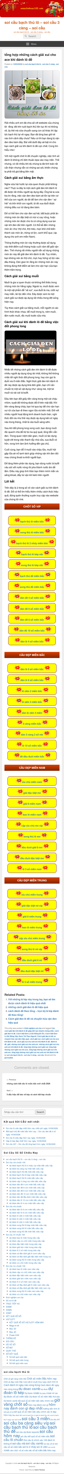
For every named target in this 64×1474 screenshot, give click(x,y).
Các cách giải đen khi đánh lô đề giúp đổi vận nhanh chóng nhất (29, 1029)
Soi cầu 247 (55, 1419)
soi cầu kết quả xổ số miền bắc (35, 1436)
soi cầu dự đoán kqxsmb (27, 1431)
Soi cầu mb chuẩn (14, 1206)
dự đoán (44, 1389)
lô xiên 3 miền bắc (32, 702)
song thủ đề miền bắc (32, 587)
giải (8, 1044)
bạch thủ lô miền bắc (32, 521)
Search (40, 1112)
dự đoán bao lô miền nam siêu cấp (24, 1269)
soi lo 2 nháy (29, 1447)
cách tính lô (52, 1381)
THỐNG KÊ (11, 1338)
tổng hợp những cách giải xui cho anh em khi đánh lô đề (35, 1052)
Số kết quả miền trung (18, 1360)
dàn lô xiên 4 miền (32, 712)
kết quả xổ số (9, 1412)
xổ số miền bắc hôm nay (44, 1450)
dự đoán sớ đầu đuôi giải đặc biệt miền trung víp (30, 1256)
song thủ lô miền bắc (32, 532)
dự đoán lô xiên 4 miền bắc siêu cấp (25, 1222)
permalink (8, 1057)
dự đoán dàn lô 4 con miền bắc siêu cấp (26, 1203)
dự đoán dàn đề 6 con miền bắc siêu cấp (27, 1187)
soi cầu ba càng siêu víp (26, 1423)
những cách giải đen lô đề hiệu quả (28, 1007)
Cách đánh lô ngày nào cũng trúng (22, 1385)
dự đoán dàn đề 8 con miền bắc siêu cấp (27, 1190)
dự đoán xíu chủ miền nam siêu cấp (24, 1294)
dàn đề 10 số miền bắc (32, 630)
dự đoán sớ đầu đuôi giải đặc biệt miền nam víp (29, 1288)
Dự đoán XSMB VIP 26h (49, 1393)
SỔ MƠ (9, 1347)
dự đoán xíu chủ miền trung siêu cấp (25, 1262)
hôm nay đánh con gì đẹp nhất (30, 1406)
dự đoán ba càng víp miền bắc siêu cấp (26, 1168)
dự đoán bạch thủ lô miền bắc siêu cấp (26, 1178)
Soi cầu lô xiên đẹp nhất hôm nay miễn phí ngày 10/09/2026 (32, 1128)
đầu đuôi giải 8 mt (32, 960)
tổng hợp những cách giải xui (36, 1047)
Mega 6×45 (14, 1325)
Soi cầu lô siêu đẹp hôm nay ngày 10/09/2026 (25, 1137)
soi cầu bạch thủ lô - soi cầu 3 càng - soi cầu (25, 1055)
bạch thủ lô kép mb (32, 554)
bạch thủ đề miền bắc (32, 576)
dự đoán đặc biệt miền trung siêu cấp (25, 1244)
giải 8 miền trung (32, 916)
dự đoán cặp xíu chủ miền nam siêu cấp (26, 1272)
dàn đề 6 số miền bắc (32, 608)
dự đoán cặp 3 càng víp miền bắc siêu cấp (27, 1181)
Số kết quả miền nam (18, 1363)
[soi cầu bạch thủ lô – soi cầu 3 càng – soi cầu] (32, 16)
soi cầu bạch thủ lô (29, 1425)
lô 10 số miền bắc (32, 745)
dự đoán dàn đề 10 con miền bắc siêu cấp (27, 1193)
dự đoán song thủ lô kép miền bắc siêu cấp (28, 1225)
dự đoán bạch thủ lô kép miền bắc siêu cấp (28, 1174)
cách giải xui (35, 1039)
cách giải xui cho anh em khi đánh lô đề (33, 1041)
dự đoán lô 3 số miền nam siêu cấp (24, 1281)
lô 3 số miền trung (32, 982)
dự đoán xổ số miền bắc (16, 1396)
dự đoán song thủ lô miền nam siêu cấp (26, 1291)
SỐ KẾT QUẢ (12, 1353)
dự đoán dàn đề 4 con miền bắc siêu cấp (27, 1184)
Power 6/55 (14, 1335)
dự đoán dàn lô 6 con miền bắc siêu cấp (26, 1209)
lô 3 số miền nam (32, 869)
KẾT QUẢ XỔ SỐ (13, 1316)
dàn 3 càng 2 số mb (32, 734)
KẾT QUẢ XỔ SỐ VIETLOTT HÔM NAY (26, 1322)
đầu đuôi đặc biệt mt (32, 971)
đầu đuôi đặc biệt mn (32, 858)
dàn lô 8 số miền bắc (32, 680)
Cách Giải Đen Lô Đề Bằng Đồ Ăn (30, 1033)
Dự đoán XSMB (32, 1393)
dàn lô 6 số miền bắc (32, 669)
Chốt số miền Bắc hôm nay (42, 1378)
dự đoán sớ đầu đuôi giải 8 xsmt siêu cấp (27, 1253)
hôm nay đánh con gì (38, 1404)
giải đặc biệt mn (32, 793)
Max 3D (12, 1328)
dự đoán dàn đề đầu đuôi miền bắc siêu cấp (28, 1197)
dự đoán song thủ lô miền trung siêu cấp (26, 1259)
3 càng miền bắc (32, 723)
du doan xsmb (29, 1388)
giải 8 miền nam (32, 803)
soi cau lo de (16, 1419)
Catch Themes (40, 1470)
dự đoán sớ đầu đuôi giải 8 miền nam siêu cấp (29, 1284)
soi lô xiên (42, 1447)
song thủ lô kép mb (32, 565)
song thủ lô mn (32, 836)
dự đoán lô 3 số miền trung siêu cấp (24, 1250)
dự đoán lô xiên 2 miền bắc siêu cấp (25, 1215)
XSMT (8, 1313)
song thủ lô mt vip (32, 949)
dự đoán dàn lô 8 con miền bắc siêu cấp (26, 1212)
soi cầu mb (18, 1443)
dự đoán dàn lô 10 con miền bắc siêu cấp (27, 1200)
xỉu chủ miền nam (32, 782)
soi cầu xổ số (49, 1443)
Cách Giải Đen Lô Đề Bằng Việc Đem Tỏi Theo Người (30, 1035)
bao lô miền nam (32, 814)
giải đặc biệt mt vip (32, 905)
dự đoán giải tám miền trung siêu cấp (25, 1247)
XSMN (9, 1309)
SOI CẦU (10, 1341)
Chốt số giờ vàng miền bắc (15, 1378)
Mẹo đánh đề (17, 1415)
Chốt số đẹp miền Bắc (13, 1381)
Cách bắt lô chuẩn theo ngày (34, 1382)
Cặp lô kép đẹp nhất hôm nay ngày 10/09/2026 (26, 1140)
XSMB (9, 1306)
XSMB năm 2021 (11, 1450)
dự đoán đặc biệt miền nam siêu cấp (25, 1275)
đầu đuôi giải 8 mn (32, 847)
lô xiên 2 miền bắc (32, 691)
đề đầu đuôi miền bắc (32, 756)
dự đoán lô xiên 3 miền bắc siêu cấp (25, 1218)
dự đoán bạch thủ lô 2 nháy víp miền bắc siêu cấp (31, 1165)
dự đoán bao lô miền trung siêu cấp (24, 1237)
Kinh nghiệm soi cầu (33, 1028)
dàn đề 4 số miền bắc (32, 597)
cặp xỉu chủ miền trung (32, 938)
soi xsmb (51, 1447)
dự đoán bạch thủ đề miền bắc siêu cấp (26, 1171)
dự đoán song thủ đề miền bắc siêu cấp (26, 1231)
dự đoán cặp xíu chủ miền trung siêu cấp (27, 1240)
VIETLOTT (10, 1319)
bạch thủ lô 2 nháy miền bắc (32, 543)
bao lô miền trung (32, 927)
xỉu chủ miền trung (32, 894)
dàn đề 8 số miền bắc (32, 619)
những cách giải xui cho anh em (24, 1044)
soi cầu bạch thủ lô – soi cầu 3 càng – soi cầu (32, 25)
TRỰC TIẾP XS (13, 1303)
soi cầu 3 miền (36, 1418)
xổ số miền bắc (25, 1450)
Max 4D (12, 1332)
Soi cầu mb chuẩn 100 (15, 1162)
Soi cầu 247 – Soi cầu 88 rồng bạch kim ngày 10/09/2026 (30, 1144)
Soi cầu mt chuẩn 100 (15, 1234)
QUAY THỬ (11, 1350)
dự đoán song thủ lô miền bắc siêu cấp (26, 1228)
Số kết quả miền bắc (18, 1357)
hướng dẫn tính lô (51, 1408)
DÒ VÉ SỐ (10, 1344)
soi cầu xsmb (34, 1443)
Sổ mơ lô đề (11, 1300)
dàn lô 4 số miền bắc (32, 641)
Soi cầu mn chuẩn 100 (15, 1265)
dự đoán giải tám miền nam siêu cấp (25, 1278)
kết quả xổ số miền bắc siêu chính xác (32, 1411)
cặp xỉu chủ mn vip (32, 825)
